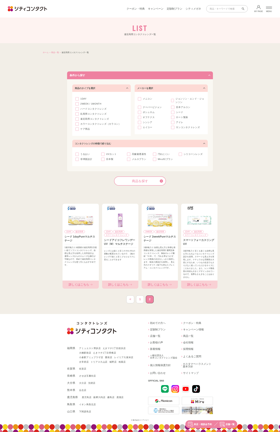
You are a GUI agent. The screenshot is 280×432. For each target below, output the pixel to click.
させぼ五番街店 (87, 376)
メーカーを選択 (145, 88)
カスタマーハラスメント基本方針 (197, 365)
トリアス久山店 (99, 362)
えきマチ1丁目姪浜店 (114, 348)
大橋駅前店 (85, 352)
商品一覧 (55, 52)
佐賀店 (82, 368)
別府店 (91, 383)
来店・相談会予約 (203, 424)
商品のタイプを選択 (85, 88)
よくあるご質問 (192, 356)
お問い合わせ (158, 373)
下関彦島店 (85, 411)
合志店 (82, 390)
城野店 (113, 362)
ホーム (46, 52)
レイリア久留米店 (123, 357)
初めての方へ (158, 323)
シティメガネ (193, 8)
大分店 (82, 383)
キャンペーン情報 (193, 329)
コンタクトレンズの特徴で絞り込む (93, 143)
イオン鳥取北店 (87, 404)
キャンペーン (155, 8)
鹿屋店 (120, 397)
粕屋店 (122, 362)
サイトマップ (191, 373)
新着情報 (155, 349)
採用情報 (188, 349)
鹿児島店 (86, 397)
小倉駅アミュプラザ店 (91, 357)
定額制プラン (174, 8)
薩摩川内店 (99, 397)
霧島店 (110, 397)
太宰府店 (84, 362)
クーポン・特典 (136, 8)
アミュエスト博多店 (90, 348)
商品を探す (140, 181)
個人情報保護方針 (160, 365)
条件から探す (77, 75)
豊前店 (108, 357)
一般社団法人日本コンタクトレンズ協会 (163, 356)
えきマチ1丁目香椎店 (104, 352)
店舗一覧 (230, 424)
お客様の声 (156, 342)
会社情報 (188, 342)
